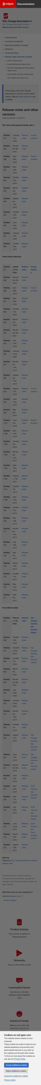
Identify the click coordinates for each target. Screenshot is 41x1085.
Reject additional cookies (16, 1071)
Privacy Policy (19, 1059)
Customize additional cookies (16, 1076)
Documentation (25, 3)
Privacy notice (10, 1080)
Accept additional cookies (16, 1065)
